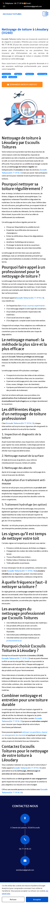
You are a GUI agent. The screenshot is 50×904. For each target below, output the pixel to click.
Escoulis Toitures (23, 298)
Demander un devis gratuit (23, 84)
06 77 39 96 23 (8, 45)
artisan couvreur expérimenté (32, 305)
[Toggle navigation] (45, 13)
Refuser (13, 899)
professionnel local (13, 640)
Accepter (37, 899)
